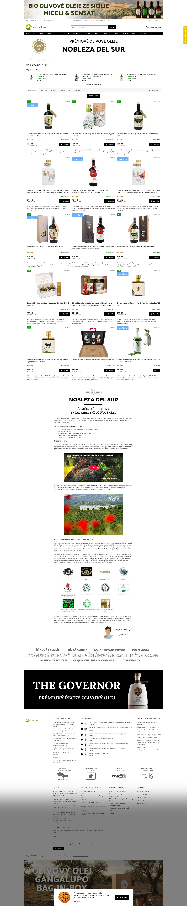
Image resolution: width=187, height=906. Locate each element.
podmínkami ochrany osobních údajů (81, 844)
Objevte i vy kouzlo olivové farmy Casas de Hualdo (148, 731)
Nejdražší (53, 90)
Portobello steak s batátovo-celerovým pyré (92, 797)
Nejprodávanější (65, 90)
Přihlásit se (58, 848)
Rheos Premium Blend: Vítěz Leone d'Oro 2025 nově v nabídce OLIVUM (65, 807)
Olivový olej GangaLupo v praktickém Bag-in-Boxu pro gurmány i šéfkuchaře (64, 813)
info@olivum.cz (144, 792)
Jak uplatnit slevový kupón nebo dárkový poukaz (121, 800)
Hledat (112, 27)
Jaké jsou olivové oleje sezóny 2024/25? (149, 735)
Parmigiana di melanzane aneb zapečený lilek (93, 808)
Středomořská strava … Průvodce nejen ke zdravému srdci (65, 739)
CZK (150, 21)
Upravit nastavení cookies (80, 856)
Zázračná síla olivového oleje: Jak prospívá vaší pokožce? (63, 744)
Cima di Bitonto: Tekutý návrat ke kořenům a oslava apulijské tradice (63, 820)
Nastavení (77, 901)
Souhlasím (123, 897)
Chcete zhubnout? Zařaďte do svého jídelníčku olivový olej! (63, 730)
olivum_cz (143, 803)
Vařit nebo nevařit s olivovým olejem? (148, 727)
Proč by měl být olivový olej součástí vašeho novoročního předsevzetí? (63, 749)
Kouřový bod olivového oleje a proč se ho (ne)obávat (64, 761)
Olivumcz (142, 800)
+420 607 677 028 (145, 795)
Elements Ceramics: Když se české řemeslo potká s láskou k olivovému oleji (65, 800)
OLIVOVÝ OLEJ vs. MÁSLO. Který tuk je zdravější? (64, 754)
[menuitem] (27, 33)
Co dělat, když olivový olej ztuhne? (147, 738)
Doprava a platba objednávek (82, 21)
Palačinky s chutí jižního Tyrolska (90, 802)
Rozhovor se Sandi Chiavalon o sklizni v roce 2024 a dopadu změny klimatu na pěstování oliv (148, 742)
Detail (156, 370)
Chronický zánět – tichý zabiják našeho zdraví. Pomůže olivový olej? (64, 735)
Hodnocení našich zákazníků (117, 803)
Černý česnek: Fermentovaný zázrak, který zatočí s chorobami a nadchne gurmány (64, 724)
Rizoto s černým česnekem (89, 791)
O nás (110, 811)
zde (93, 897)
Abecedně (77, 90)
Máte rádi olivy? (57, 758)
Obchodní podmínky (115, 806)
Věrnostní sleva (113, 796)
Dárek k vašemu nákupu (103, 21)
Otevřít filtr (93, 96)
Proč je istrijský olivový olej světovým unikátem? (148, 723)
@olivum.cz (143, 797)
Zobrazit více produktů (93, 84)
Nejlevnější (44, 90)
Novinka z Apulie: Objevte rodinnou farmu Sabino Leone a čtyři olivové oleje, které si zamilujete (65, 793)
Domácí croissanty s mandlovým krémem (93, 813)
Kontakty (111, 813)
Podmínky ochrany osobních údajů (119, 808)
